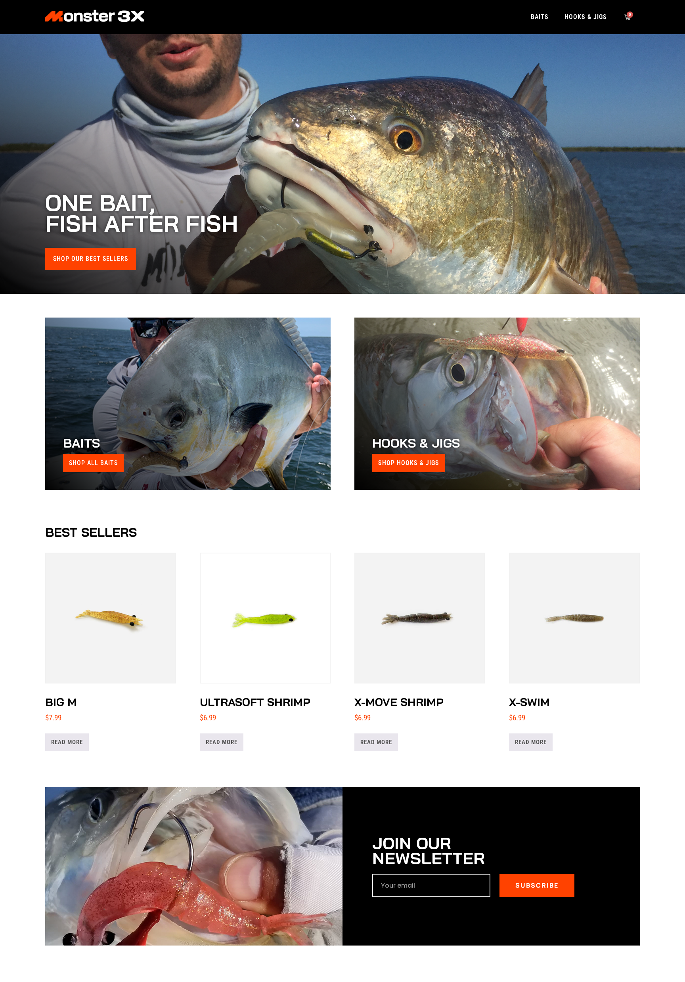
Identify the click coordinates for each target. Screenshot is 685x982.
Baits (540, 17)
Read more (67, 742)
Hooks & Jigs (585, 17)
